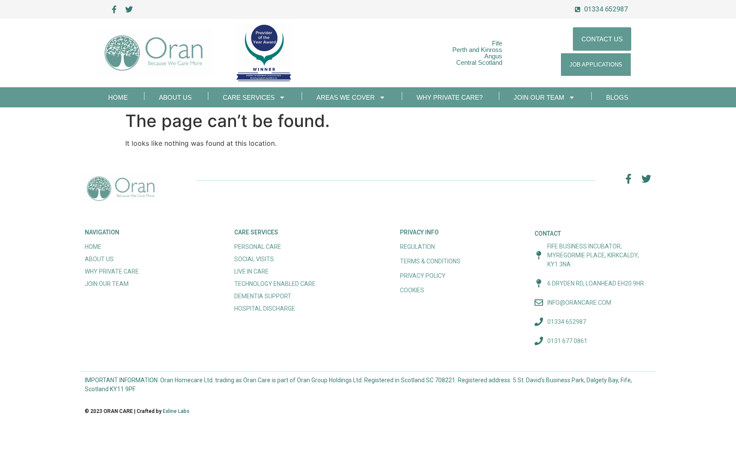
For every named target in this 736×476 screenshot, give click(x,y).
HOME (118, 97)
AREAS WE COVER (345, 97)
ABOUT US (175, 97)
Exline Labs (176, 411)
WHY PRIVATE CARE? (450, 97)
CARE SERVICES (249, 97)
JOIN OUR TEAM (539, 97)
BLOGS (617, 97)
